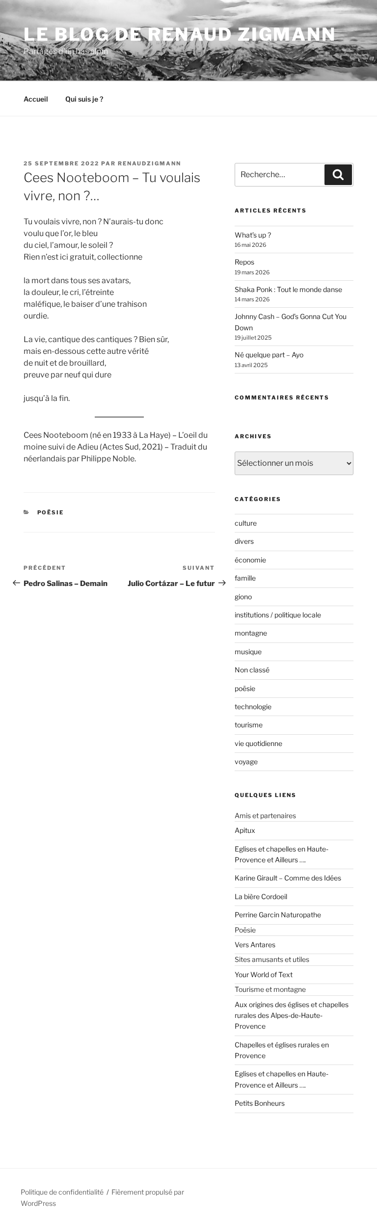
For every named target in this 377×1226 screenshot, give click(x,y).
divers (244, 541)
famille (245, 578)
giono (243, 596)
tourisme (249, 724)
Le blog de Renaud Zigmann (180, 34)
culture (246, 523)
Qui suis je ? (84, 99)
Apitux (245, 830)
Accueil (36, 99)
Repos (244, 262)
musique (248, 651)
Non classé (252, 670)
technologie (253, 706)
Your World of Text (264, 974)
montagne (251, 633)
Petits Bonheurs (260, 1103)
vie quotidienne (258, 743)
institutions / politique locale (278, 615)
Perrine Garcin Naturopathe (278, 914)
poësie (50, 512)
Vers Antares (255, 944)
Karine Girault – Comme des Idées (288, 878)
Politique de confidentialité (62, 1192)
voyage (246, 761)
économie (250, 560)
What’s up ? (253, 235)
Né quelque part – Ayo (269, 354)
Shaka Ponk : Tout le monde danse (288, 289)
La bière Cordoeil (261, 896)
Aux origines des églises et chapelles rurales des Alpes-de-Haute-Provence (292, 1015)
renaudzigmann (149, 163)
